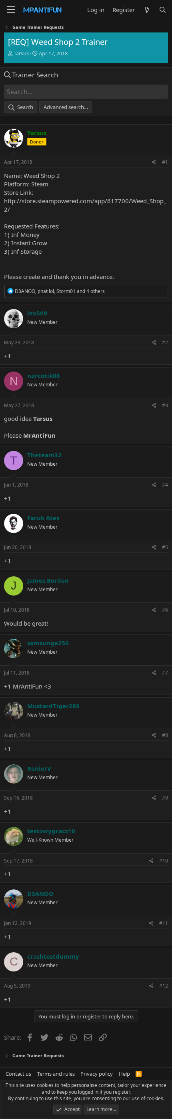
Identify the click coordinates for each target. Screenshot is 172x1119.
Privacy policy (96, 1073)
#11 (163, 923)
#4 (165, 484)
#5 (165, 547)
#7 (165, 672)
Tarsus (21, 53)
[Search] (162, 9)
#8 (165, 735)
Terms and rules (56, 1073)
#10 (163, 860)
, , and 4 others (60, 291)
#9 (165, 797)
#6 (165, 609)
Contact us (18, 1073)
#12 (163, 985)
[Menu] (11, 10)
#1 (165, 162)
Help (124, 1073)
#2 (165, 342)
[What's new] (146, 9)
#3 (165, 405)
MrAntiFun (39, 435)
